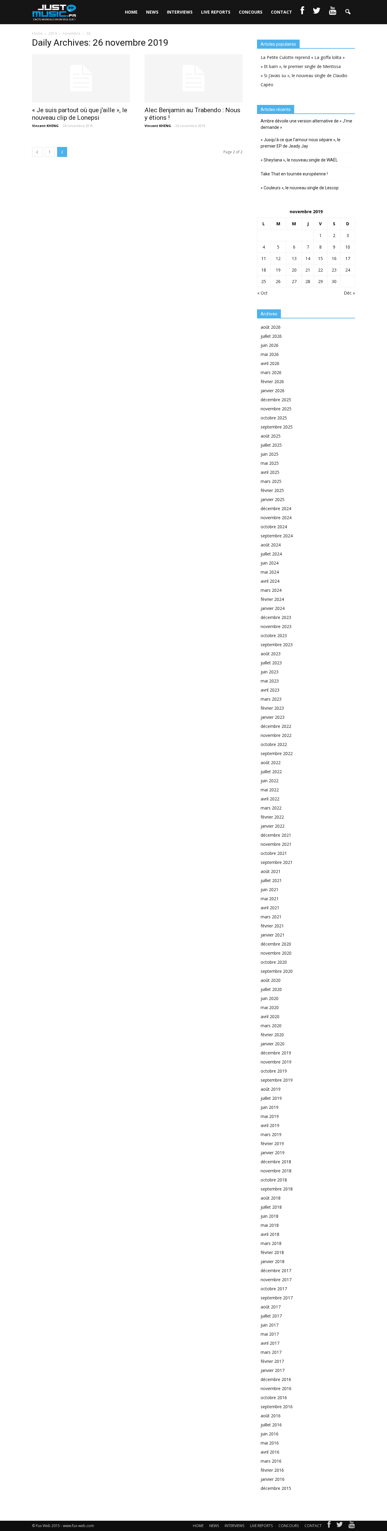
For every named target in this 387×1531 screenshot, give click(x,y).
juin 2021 (269, 889)
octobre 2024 (274, 526)
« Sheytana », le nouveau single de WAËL (299, 160)
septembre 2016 (277, 1406)
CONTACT (281, 12)
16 (334, 258)
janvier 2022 (273, 826)
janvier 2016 (273, 1479)
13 (294, 258)
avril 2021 (270, 907)
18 (263, 270)
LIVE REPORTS (215, 12)
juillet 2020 (271, 989)
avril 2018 (270, 1234)
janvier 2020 (273, 1044)
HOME (131, 12)
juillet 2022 (271, 771)
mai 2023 (270, 681)
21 (307, 270)
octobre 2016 (274, 1397)
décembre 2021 (276, 835)
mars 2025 (271, 481)
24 (347, 270)
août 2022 (271, 762)
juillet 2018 (271, 1207)
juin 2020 (269, 998)
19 (278, 270)
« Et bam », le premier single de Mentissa (301, 66)
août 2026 (271, 327)
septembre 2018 (277, 1189)
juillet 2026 (271, 336)
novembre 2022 (276, 735)
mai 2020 (270, 1007)
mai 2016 (270, 1443)
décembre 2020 (276, 944)
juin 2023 (269, 672)
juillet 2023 (271, 663)
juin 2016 (269, 1434)
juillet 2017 (271, 1316)
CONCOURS (250, 12)
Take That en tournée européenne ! (294, 173)
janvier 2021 (273, 935)
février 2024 (272, 599)
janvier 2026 (273, 390)
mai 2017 (270, 1334)
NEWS (152, 12)
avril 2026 (270, 363)
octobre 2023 (274, 635)
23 (334, 270)
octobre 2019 (274, 1071)
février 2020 (272, 1034)
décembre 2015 (276, 1488)
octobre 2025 (274, 418)
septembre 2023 (277, 644)
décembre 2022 (276, 726)
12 (278, 258)
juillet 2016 (271, 1425)
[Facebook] (328, 1526)
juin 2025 (269, 454)
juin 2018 (269, 1216)
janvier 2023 (273, 717)
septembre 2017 (277, 1298)
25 (263, 281)
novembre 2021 (276, 844)
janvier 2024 (273, 608)
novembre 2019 (276, 1062)
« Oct (262, 293)
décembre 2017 (276, 1270)
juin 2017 (269, 1325)
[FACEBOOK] (302, 12)
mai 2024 (270, 572)
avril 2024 (270, 581)
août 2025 (271, 436)
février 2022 (272, 817)
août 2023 (271, 653)
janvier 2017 (273, 1370)
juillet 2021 (271, 880)
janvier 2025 (273, 499)
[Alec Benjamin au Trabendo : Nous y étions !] (193, 78)
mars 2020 (271, 1025)
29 (320, 281)
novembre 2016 (276, 1388)
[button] (347, 12)
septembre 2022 (277, 753)
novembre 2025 (276, 409)
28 (307, 281)
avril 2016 (270, 1452)
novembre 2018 (276, 1171)
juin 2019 (269, 1107)
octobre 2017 (274, 1289)
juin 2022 (269, 780)
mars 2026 (271, 372)
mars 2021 (271, 917)
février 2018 (272, 1252)
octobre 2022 (274, 744)
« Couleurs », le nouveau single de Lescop (300, 187)
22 (320, 270)
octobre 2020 (274, 962)
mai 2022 (270, 790)
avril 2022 (270, 799)
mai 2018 (270, 1225)
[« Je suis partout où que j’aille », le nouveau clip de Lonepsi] (81, 78)
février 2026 (272, 381)
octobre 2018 (274, 1180)
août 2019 (271, 1089)
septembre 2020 (277, 971)
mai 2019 (270, 1116)
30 (334, 281)
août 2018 (271, 1198)
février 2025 (272, 490)
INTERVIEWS (180, 12)
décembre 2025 (276, 399)
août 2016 (271, 1416)
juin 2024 (269, 563)
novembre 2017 (276, 1279)
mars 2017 (271, 1352)
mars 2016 (271, 1461)
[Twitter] (339, 1526)
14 (307, 258)
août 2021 (271, 871)
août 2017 (271, 1307)
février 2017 (272, 1361)
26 (278, 281)
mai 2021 (270, 898)
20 (294, 270)
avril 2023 (270, 690)
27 (294, 281)
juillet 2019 (271, 1098)
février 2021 (272, 926)
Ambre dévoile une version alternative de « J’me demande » (306, 124)
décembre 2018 (276, 1162)
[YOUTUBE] (332, 12)
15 (320, 258)
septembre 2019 (277, 1080)
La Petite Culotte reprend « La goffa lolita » (303, 57)
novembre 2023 (276, 626)
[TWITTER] (316, 12)
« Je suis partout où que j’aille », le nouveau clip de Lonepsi (79, 113)
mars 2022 (271, 808)
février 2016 (272, 1470)
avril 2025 (270, 472)
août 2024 (271, 545)
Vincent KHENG (45, 125)
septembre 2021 (277, 862)
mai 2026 (270, 354)
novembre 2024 (276, 517)
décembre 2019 (276, 1053)
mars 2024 (271, 590)
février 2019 (272, 1143)
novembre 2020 (276, 953)
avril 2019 (270, 1125)
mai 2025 (270, 463)
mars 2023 (271, 699)
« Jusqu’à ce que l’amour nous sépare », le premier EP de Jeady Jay (300, 142)
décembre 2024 (276, 508)
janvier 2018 (273, 1261)
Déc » (349, 293)
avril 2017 (270, 1343)
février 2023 (272, 708)
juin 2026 (269, 345)
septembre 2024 (277, 536)
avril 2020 (270, 1016)
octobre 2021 (274, 853)
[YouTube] (352, 1526)
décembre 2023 (276, 617)
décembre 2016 (276, 1379)
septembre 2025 (277, 427)
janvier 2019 (273, 1152)
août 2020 (271, 980)
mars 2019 (271, 1134)
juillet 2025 (271, 445)
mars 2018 (271, 1243)
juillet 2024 (271, 554)
